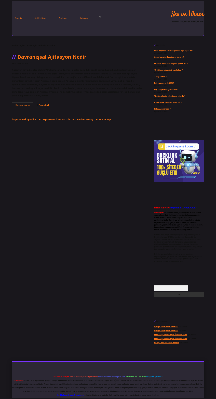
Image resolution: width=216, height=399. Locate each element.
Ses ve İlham (187, 14)
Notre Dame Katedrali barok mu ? (168, 102)
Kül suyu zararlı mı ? (162, 109)
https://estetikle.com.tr (55, 119)
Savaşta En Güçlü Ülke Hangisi (166, 343)
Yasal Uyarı (63, 18)
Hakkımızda (84, 18)
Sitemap (106, 119)
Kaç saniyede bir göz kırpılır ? (166, 89)
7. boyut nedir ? (160, 76)
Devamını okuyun (24, 106)
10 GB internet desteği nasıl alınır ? (168, 70)
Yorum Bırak (44, 105)
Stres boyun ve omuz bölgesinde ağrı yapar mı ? (173, 51)
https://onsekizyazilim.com (26, 119)
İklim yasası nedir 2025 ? (164, 83)
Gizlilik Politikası (40, 18)
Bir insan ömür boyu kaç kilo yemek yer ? (171, 64)
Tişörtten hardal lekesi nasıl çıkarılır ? (169, 96)
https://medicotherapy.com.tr (84, 119)
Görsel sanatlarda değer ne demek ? (169, 57)
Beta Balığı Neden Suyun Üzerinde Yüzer (170, 335)
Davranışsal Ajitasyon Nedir (51, 56)
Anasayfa (18, 18)
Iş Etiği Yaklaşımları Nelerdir (166, 326)
